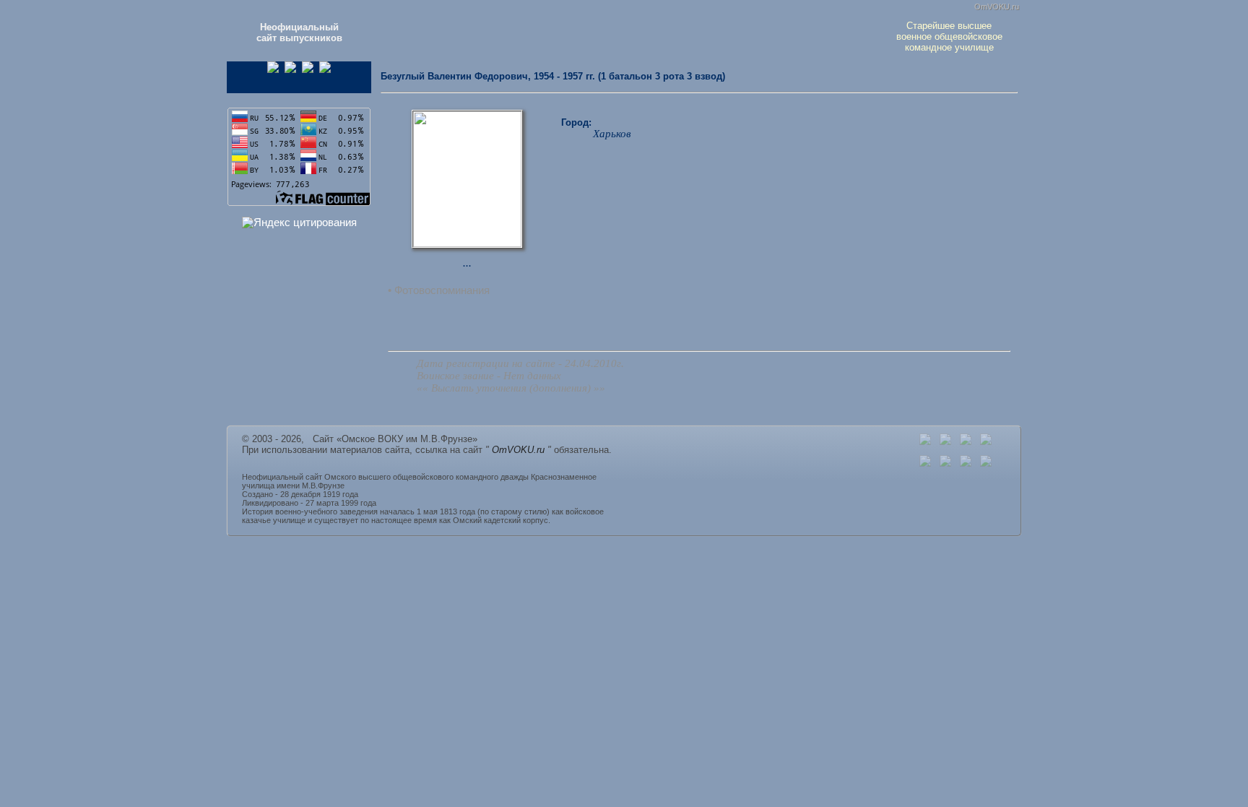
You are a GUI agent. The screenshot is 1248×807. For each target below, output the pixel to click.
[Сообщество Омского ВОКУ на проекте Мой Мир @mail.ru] (307, 69)
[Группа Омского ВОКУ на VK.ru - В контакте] (290, 69)
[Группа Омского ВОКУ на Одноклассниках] (273, 69)
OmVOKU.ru (996, 6)
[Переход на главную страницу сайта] (925, 442)
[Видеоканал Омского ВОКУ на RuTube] (325, 69)
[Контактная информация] (945, 442)
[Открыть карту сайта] (965, 442)
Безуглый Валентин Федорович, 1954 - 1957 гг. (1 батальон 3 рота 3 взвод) (553, 76)
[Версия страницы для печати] (986, 442)
